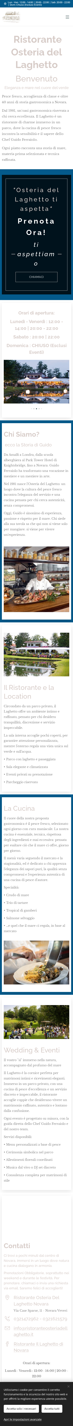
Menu (67, 17)
